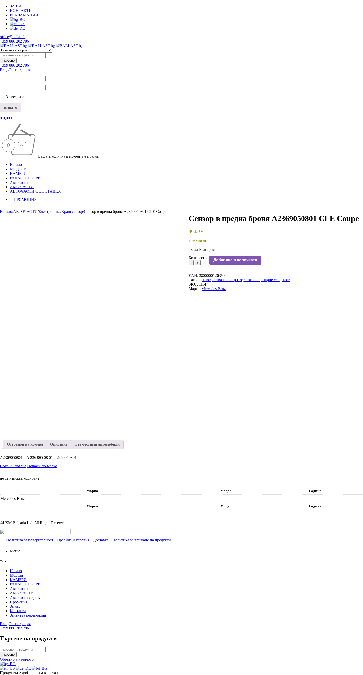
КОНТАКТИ (21, 10)
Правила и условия (73, 540)
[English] (8, 668)
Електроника (49, 211)
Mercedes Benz (214, 289)
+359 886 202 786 (14, 41)
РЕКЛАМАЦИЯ (24, 15)
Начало (6, 211)
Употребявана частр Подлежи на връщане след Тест (246, 280)
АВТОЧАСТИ (25, 211)
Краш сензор (72, 211)
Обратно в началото (17, 659)
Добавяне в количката (235, 260)
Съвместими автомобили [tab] (97, 444)
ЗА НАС (17, 6)
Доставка (101, 540)
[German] (24, 668)
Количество (198, 258)
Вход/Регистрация (15, 70)
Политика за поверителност (29, 540)
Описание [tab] (58, 444)
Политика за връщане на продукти (141, 540)
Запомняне (14, 97)
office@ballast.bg (13, 37)
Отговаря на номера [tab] (25, 444)
